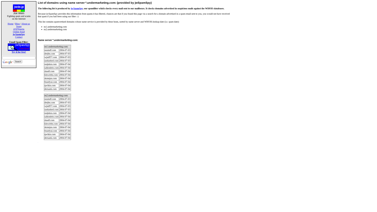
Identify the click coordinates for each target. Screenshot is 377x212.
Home (10, 24)
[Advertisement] (19, 112)
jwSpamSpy (77, 8)
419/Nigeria (18, 29)
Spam (19, 26)
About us (25, 24)
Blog (17, 24)
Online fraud (19, 31)
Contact (18, 37)
